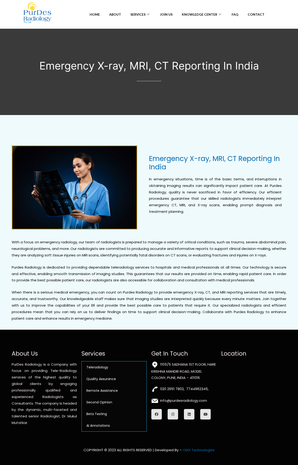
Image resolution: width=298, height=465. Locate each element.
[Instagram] (173, 414)
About (115, 14)
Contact (256, 14)
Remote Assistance (102, 390)
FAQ (235, 14)
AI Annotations (98, 425)
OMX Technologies (199, 450)
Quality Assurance (101, 379)
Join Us (166, 14)
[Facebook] (156, 414)
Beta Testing (96, 414)
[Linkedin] (189, 414)
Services (138, 14)
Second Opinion (99, 402)
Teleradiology (97, 367)
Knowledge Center (199, 14)
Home (95, 14)
